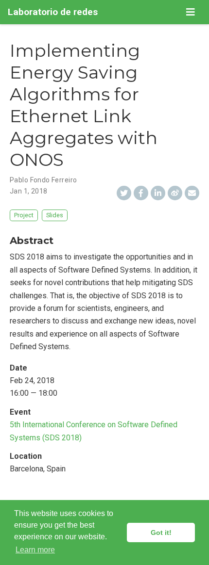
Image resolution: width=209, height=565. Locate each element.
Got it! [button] (161, 532)
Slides (54, 215)
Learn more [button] (35, 550)
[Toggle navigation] (190, 12)
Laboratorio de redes (53, 11)
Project (24, 215)
